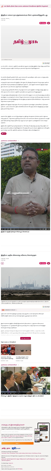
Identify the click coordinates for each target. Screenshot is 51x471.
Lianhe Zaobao (22, 453)
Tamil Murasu (35, 453)
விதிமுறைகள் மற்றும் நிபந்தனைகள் (17, 436)
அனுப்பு (17, 443)
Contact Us (10, 463)
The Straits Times (5, 453)
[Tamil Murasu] (5, 448)
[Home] (16, 448)
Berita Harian (28, 453)
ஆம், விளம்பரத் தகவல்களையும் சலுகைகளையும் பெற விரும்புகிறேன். (17, 440)
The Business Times (14, 453)
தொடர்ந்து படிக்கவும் (25, 338)
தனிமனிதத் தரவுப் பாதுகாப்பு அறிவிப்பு (36, 459)
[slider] (25, 227)
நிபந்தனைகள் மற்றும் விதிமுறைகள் (17, 459)
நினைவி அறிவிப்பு (6, 460)
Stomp (39, 453)
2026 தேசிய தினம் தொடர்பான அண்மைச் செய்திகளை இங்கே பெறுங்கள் (26, 6)
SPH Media (20, 469)
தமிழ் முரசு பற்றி (5, 459)
